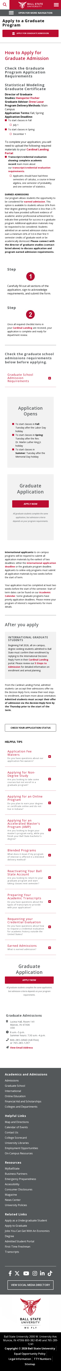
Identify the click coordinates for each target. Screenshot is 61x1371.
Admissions (12, 1080)
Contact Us (11, 1132)
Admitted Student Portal (19, 1241)
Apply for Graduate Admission (32, 33)
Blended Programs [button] (25, 854)
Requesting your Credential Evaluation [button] (25, 926)
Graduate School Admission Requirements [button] (20, 378)
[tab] (30, 378)
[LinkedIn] (42, 1273)
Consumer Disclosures (18, 1189)
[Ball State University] (30, 1314)
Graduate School (15, 1086)
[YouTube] (26, 1273)
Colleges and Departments (21, 1106)
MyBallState (12, 1168)
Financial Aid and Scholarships (23, 1101)
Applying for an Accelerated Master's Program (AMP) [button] (25, 829)
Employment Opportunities (21, 1148)
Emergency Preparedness (20, 1179)
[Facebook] (10, 1273)
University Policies (16, 1205)
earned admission (34, 201)
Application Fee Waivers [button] (25, 756)
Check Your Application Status (31, 727)
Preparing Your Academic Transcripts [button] (25, 901)
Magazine (11, 1194)
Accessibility (12, 1184)
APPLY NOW (30, 503)
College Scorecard (16, 1137)
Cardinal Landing (22, 327)
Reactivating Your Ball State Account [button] (25, 877)
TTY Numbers (42, 1359)
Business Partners (16, 1174)
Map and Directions (17, 1122)
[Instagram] (35, 1273)
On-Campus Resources (19, 1153)
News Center (13, 1200)
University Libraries (17, 1143)
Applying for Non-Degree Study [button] (23, 778)
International (13, 1091)
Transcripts (12, 1252)
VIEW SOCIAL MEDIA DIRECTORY (30, 1285)
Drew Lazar (36, 102)
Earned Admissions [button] (22, 947)
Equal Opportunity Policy (30, 1353)
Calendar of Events (16, 1127)
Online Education (15, 1096)
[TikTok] (50, 1273)
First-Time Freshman (17, 1246)
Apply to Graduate (16, 1225)
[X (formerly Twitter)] (17, 1273)
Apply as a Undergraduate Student (26, 1220)
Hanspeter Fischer (28, 98)
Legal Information (20, 1359)
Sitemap (30, 1364)
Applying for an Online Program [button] (25, 802)
